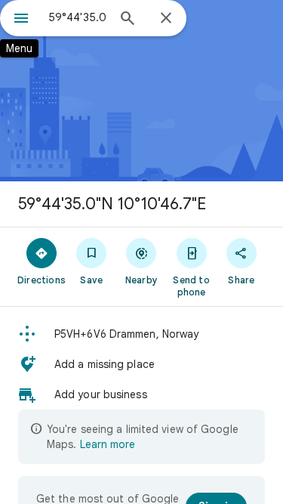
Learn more (107, 444)
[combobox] (77, 17)
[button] (141, 334)
